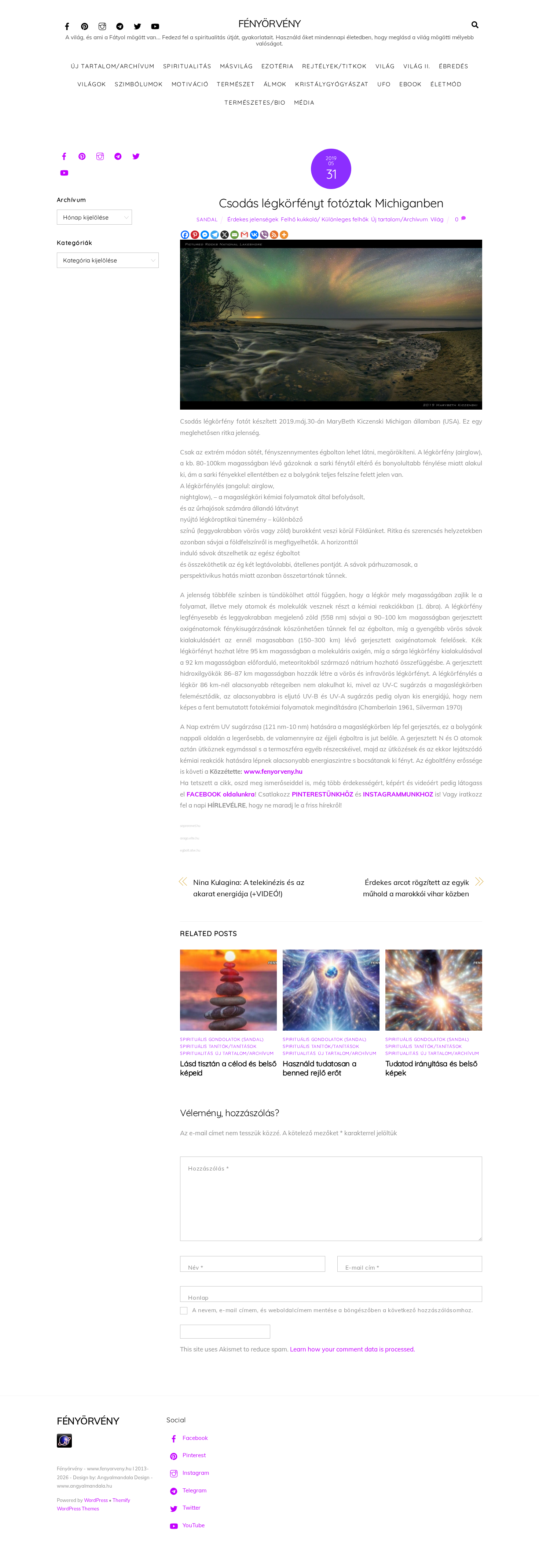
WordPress (96, 1500)
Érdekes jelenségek (252, 219)
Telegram (193, 1490)
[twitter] (137, 25)
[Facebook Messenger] (205, 235)
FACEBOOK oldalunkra (221, 794)
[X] (224, 235)
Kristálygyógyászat (332, 84)
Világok (91, 84)
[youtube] (155, 25)
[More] (284, 235)
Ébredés (453, 66)
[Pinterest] (195, 235)
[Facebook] (185, 235)
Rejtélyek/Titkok (334, 66)
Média (304, 102)
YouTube (193, 1525)
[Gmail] (244, 235)
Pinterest (193, 1455)
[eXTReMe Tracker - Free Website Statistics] (64, 1445)
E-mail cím (362, 1267)
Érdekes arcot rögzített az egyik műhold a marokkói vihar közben (416, 888)
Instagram (195, 1472)
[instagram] (102, 25)
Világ (385, 66)
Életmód (446, 84)
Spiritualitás (187, 66)
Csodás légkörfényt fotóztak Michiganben (331, 202)
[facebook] (67, 25)
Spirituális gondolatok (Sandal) (221, 1039)
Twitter (191, 1507)
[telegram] (120, 25)
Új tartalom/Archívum (113, 66)
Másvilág (236, 66)
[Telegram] (214, 235)
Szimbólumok (139, 84)
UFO (384, 84)
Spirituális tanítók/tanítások (218, 1046)
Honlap (198, 1297)
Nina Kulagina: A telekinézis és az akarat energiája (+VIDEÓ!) (248, 888)
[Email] (234, 235)
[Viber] (264, 235)
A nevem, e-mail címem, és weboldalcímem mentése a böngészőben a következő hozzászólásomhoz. (332, 1310)
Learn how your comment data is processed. (352, 1349)
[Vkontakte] (254, 235)
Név (195, 1267)
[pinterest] (84, 25)
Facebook (194, 1437)
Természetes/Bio (254, 102)
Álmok (275, 84)
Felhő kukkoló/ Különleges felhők (324, 219)
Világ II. (416, 66)
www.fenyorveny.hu (273, 771)
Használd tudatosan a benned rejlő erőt (319, 1068)
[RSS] (274, 235)
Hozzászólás (208, 1168)
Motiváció (190, 84)
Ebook (410, 84)
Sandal (207, 219)
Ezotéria (277, 66)
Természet (236, 84)
